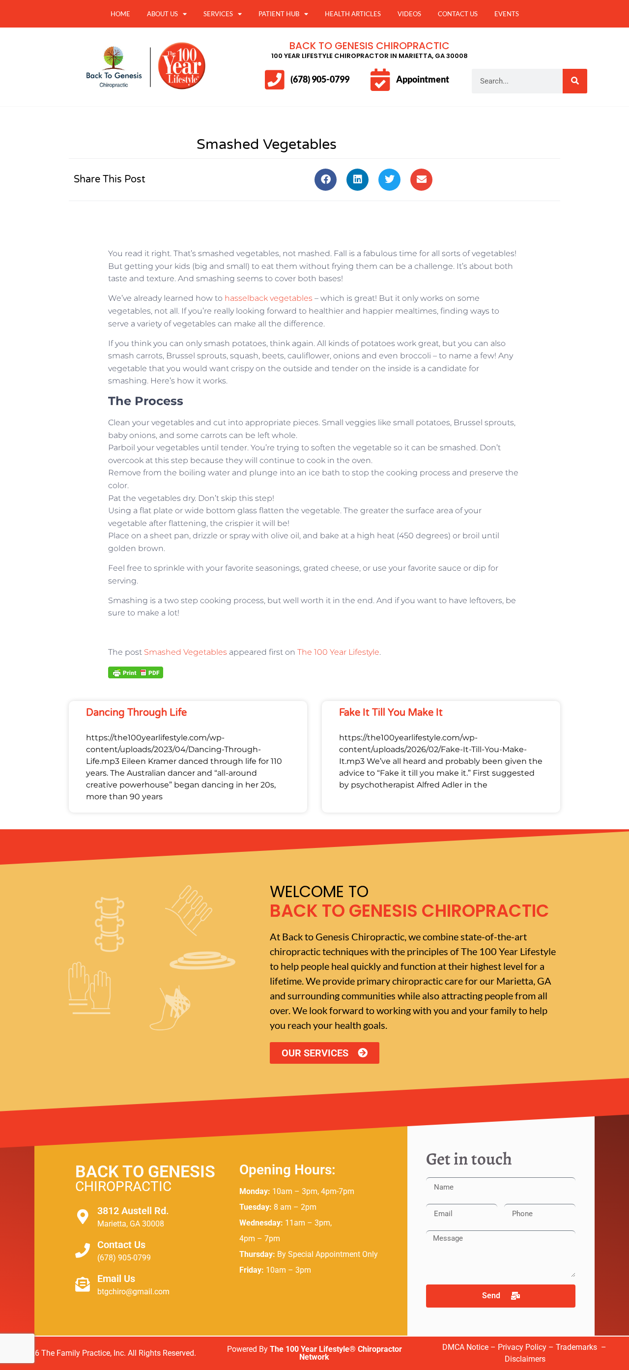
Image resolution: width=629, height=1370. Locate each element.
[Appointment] (380, 80)
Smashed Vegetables (185, 652)
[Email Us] (82, 1284)
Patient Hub (278, 14)
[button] (325, 180)
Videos (409, 14)
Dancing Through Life (136, 713)
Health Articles (353, 14)
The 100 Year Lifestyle (338, 652)
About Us (162, 14)
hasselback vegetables (269, 298)
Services (218, 14)
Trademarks (577, 1347)
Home (120, 14)
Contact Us (458, 14)
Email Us (116, 1278)
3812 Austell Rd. (133, 1211)
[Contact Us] (82, 1250)
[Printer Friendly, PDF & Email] (135, 672)
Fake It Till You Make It (391, 713)
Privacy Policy (522, 1347)
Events (506, 14)
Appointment (422, 79)
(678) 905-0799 (319, 79)
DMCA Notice (465, 1347)
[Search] (575, 81)
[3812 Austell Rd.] (82, 1216)
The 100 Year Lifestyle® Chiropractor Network (336, 1353)
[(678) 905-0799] (274, 80)
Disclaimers (525, 1359)
